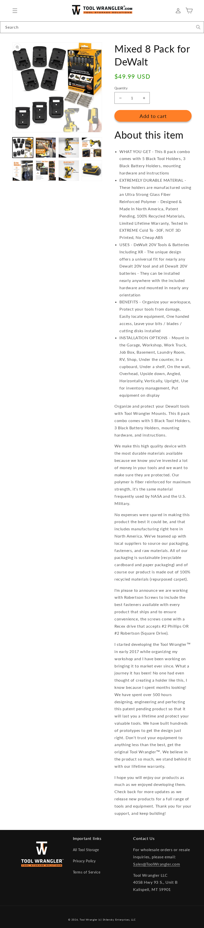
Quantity (121, 88)
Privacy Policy (84, 861)
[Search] (198, 27)
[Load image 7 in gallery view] (68, 170)
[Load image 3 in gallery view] (68, 147)
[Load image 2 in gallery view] (46, 147)
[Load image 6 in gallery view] (46, 170)
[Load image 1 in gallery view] (22, 147)
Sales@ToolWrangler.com (156, 864)
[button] (14, 10)
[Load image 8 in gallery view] (92, 170)
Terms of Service (87, 872)
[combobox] (102, 27)
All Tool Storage (86, 850)
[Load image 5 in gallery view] (22, 170)
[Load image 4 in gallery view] (92, 147)
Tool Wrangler (89, 919)
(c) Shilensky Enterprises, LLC (117, 919)
